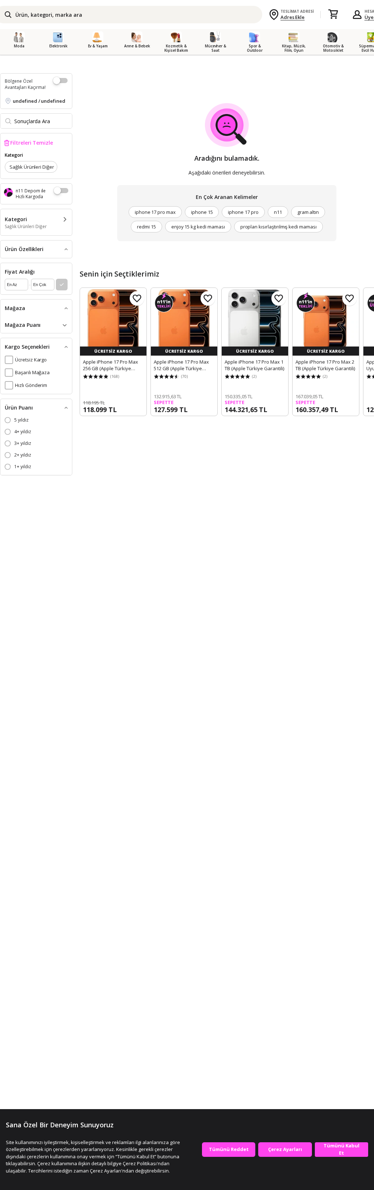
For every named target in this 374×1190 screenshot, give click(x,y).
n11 (278, 212)
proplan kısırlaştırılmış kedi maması (278, 226)
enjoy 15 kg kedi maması (198, 226)
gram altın (308, 212)
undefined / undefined (39, 101)
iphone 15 (202, 212)
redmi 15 (146, 226)
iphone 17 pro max (155, 212)
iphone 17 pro (243, 212)
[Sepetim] (333, 14)
